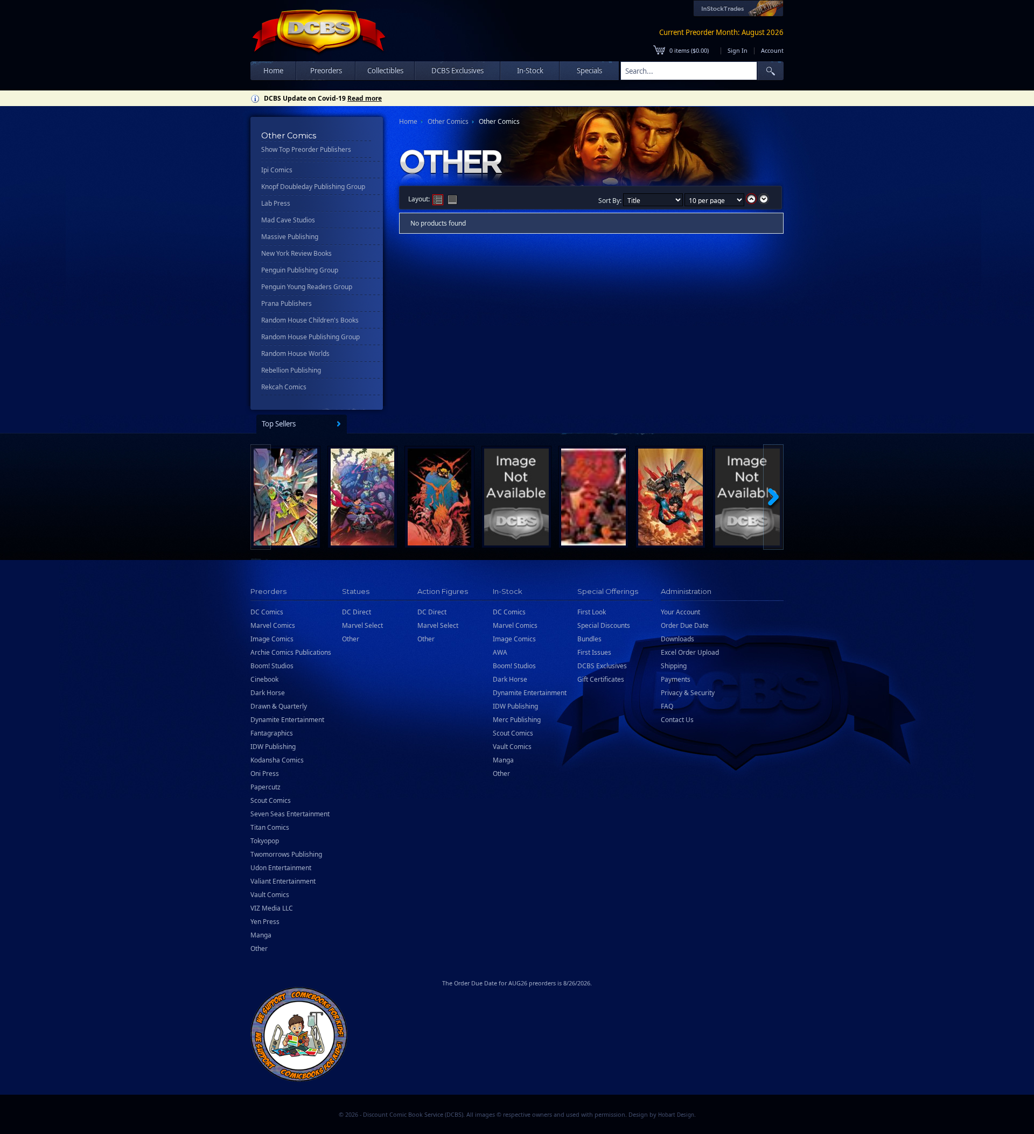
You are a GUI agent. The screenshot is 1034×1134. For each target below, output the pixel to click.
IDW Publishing (273, 746)
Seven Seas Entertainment (290, 813)
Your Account (680, 612)
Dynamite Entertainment (287, 719)
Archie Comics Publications (290, 652)
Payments (675, 679)
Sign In (737, 50)
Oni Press (264, 773)
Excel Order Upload (690, 652)
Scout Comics (270, 800)
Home (273, 70)
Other (259, 948)
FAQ (667, 706)
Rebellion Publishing (291, 370)
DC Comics (266, 612)
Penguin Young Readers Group (306, 286)
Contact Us (677, 719)
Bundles (589, 638)
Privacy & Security (688, 692)
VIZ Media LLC (271, 908)
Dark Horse (267, 692)
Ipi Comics (276, 169)
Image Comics (272, 638)
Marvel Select (362, 625)
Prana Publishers (286, 303)
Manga (260, 935)
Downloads (677, 638)
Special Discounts (603, 625)
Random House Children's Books (310, 320)
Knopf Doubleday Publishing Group (313, 186)
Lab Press (275, 203)
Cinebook (264, 679)
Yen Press (265, 921)
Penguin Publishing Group (299, 270)
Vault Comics (269, 894)
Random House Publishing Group (310, 336)
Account (772, 50)
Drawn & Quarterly (278, 706)
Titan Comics (269, 827)
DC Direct (356, 612)
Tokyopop (264, 840)
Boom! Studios (272, 665)
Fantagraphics (271, 733)
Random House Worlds (295, 353)
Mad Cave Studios (288, 220)
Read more (364, 98)
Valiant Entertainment (283, 881)
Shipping (674, 665)
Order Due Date (685, 625)
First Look (591, 612)
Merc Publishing (517, 719)
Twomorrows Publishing (286, 854)
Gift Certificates (600, 679)
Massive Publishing (289, 236)
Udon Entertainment (280, 867)
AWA (500, 652)
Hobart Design (676, 1114)
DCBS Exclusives (602, 665)
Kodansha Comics (277, 760)
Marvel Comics (272, 625)
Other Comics (448, 121)
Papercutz (265, 787)
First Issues (594, 652)
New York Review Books (296, 253)
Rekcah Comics (283, 386)
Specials (589, 70)
